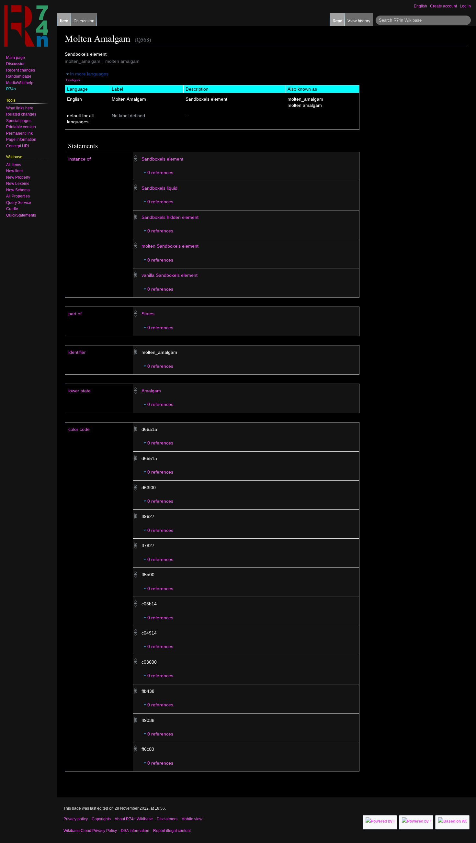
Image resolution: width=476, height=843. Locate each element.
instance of (79, 159)
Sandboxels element (162, 159)
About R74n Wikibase (134, 819)
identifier (77, 352)
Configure (73, 80)
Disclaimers (167, 819)
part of (75, 313)
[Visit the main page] (26, 26)
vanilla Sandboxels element (170, 275)
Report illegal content (172, 830)
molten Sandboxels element (170, 246)
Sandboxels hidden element (170, 217)
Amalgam (151, 390)
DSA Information (135, 830)
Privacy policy (75, 819)
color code (79, 429)
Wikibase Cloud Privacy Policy (90, 830)
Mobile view (191, 819)
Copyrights (101, 819)
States (148, 313)
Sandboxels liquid (159, 188)
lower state (79, 390)
